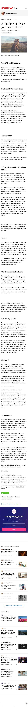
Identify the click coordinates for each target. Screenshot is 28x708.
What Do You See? (6, 596)
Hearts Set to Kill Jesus (7, 562)
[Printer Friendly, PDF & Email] (5, 493)
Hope (4, 628)
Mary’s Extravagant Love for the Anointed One (9, 552)
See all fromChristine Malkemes (14, 605)
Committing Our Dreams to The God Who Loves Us (8, 685)
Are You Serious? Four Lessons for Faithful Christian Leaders (7, 673)
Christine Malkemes (11, 13)
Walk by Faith (10, 30)
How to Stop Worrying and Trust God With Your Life (8, 617)
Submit (14, 529)
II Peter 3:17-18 (20, 487)
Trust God (17, 30)
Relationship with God (6, 32)
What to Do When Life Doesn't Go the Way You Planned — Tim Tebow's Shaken (8, 633)
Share (11, 504)
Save (4, 504)
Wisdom (3, 30)
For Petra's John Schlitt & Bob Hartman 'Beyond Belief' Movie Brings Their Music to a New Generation (9, 660)
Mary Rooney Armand (8, 615)
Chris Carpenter (7, 655)
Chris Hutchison (7, 642)
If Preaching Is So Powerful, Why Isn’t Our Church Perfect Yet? (8, 646)
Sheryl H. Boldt (6, 683)
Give (17, 504)
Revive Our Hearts (7, 669)
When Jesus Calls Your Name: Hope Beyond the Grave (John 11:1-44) (7, 574)
